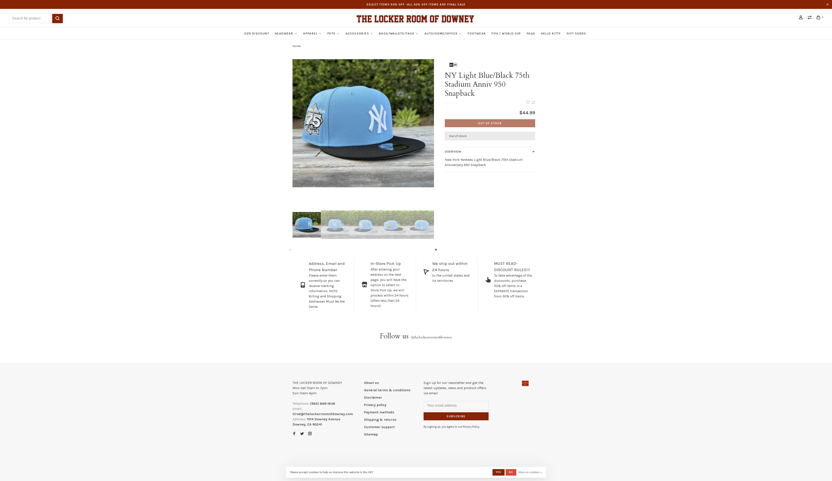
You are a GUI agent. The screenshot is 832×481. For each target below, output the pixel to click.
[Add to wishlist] (528, 103)
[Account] (801, 18)
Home (296, 46)
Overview (453, 151)
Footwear (477, 33)
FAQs (531, 33)
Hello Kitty (551, 33)
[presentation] (306, 224)
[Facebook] (294, 434)
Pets (331, 33)
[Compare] (810, 18)
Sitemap (371, 434)
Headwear (284, 33)
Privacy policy (375, 405)
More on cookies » (530, 472)
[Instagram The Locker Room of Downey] (310, 434)
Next (436, 250)
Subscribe (456, 416)
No (511, 472)
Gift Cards (576, 33)
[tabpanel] (363, 123)
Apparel (310, 33)
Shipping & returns (380, 419)
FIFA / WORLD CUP (506, 33)
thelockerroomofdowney (431, 337)
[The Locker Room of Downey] (525, 383)
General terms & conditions (387, 390)
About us (371, 383)
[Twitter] (302, 434)
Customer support (379, 427)
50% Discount (256, 33)
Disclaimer (373, 397)
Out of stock (490, 123)
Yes (498, 472)
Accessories (357, 33)
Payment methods (379, 412)
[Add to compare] (533, 103)
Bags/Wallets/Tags (396, 33)
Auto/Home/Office (441, 33)
